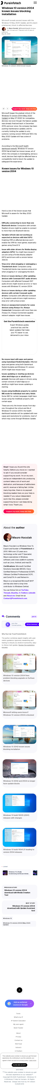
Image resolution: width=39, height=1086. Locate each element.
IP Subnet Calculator (18, 1021)
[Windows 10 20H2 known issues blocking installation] (19, 734)
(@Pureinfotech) (24, 28)
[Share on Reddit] (3, 108)
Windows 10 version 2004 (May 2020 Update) (16, 924)
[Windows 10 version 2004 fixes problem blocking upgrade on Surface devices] (19, 663)
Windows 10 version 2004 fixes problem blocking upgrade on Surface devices (18, 678)
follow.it (18, 1047)
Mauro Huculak (13, 28)
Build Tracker (18, 1028)
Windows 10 (7, 918)
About (18, 1033)
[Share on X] (7, 108)
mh (28, 1082)
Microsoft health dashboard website (15, 147)
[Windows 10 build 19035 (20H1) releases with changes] (19, 803)
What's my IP (18, 1017)
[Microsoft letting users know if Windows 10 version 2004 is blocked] (19, 700)
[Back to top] (19, 990)
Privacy (18, 1037)
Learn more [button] (32, 1060)
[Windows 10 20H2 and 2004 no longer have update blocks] (19, 768)
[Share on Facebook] (11, 108)
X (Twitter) (18, 1051)
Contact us (18, 1040)
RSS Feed (18, 1044)
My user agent (18, 1024)
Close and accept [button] (19, 1065)
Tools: (18, 1014)
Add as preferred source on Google (20, 1003)
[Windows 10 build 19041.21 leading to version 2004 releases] (19, 837)
